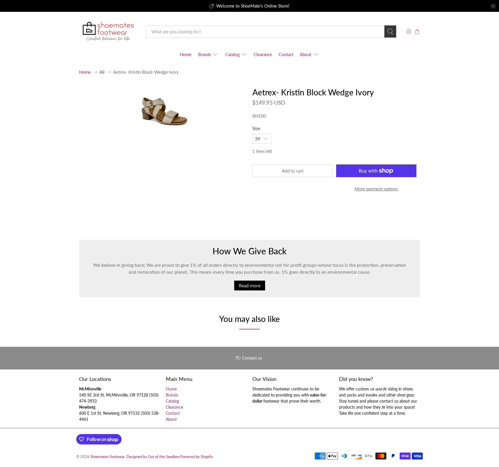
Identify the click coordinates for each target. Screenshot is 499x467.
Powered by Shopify (196, 457)
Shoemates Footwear (107, 457)
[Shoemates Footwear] (108, 31)
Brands (204, 54)
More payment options (376, 188)
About (305, 54)
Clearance (263, 54)
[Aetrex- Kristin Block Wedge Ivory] (163, 114)
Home (185, 54)
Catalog (232, 54)
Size (256, 128)
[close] (493, 6)
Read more (249, 285)
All (102, 72)
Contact (286, 54)
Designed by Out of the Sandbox (152, 457)
